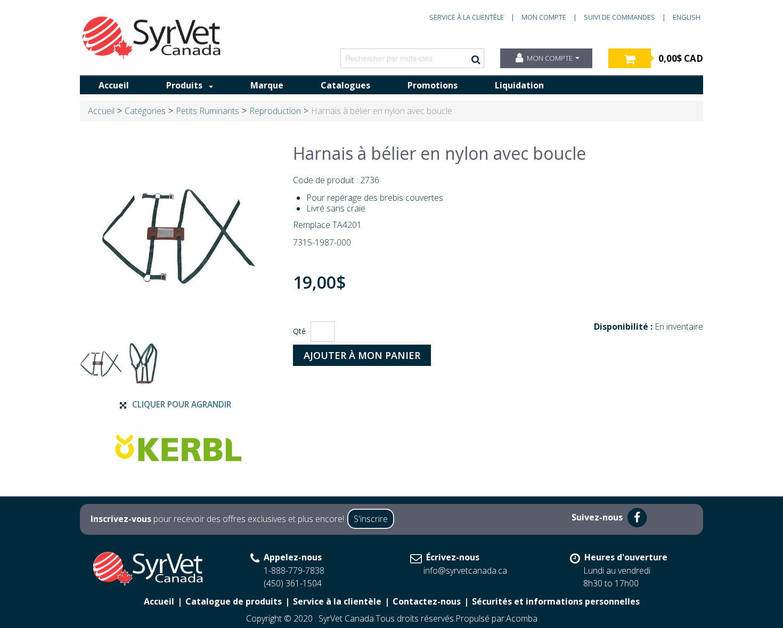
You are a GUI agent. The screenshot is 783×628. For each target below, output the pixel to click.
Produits (184, 85)
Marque (266, 85)
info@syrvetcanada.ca (465, 570)
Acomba (521, 618)
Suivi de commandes (619, 17)
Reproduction (275, 111)
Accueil (114, 85)
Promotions (432, 85)
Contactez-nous (427, 601)
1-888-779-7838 (294, 570)
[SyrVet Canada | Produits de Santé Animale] (152, 37)
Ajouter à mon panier (362, 355)
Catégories (145, 111)
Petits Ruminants (207, 111)
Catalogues (345, 85)
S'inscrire (371, 519)
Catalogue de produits (233, 601)
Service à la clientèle (466, 17)
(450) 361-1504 (293, 583)
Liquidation (519, 85)
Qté (299, 331)
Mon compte (543, 17)
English (686, 17)
